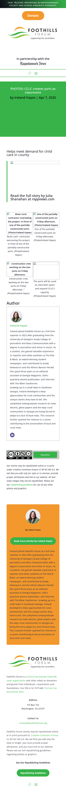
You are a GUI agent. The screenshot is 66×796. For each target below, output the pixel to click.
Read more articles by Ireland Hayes (33, 541)
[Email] (12, 435)
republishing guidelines (22, 484)
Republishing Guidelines (33, 772)
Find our (49, 688)
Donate (33, 15)
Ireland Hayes (24, 97)
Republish (45, 454)
